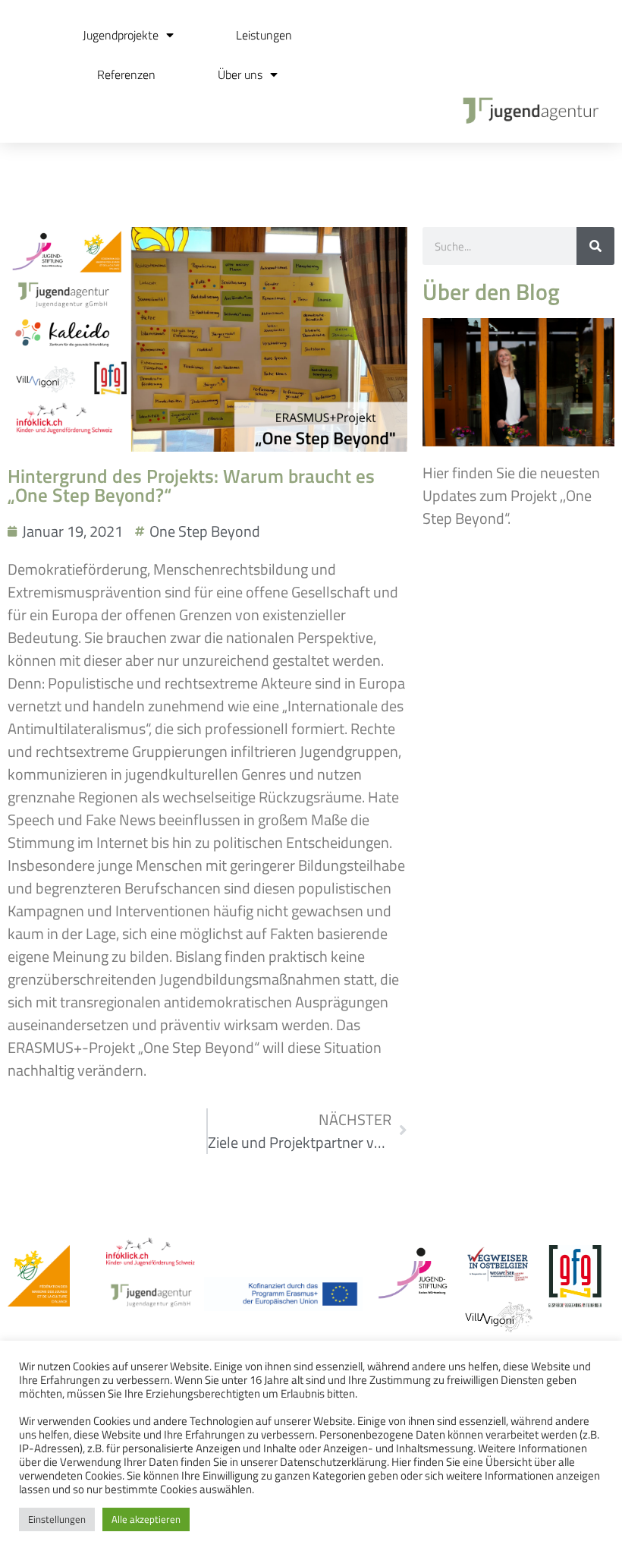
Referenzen (126, 74)
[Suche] (595, 246)
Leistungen (264, 35)
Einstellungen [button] (57, 1519)
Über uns (240, 74)
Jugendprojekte (121, 35)
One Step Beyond (204, 531)
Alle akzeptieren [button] (146, 1519)
